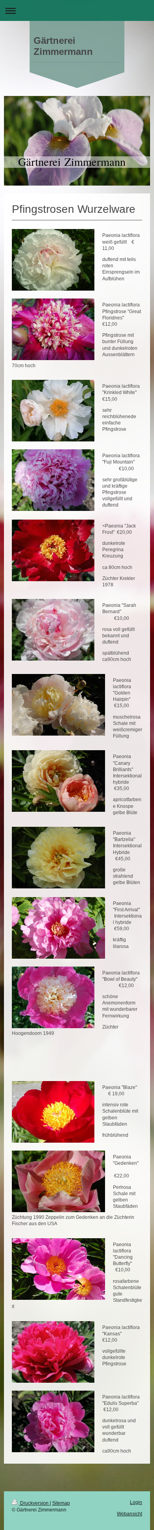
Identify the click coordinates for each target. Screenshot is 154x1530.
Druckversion (34, 1503)
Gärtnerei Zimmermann (63, 46)
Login (136, 1502)
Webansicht (129, 1514)
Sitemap (61, 1503)
